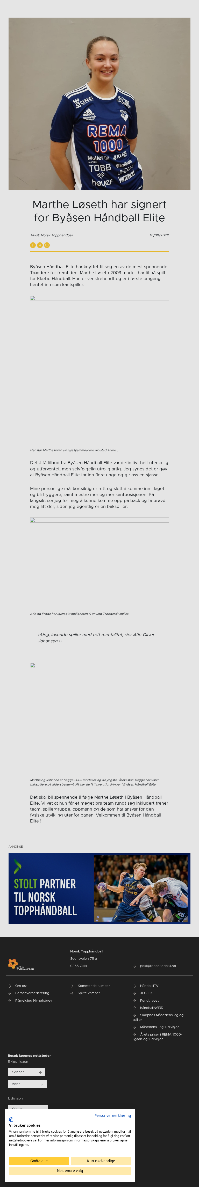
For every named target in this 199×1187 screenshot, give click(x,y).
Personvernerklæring (113, 1115)
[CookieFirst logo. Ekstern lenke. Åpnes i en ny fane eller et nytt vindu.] (11, 1119)
